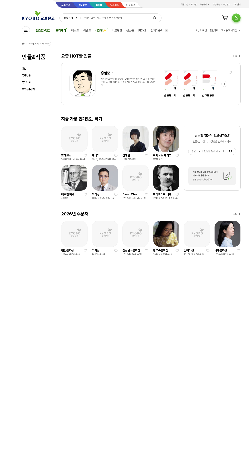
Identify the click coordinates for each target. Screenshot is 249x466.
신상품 (130, 30)
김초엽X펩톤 (43, 30)
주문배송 (216, 4)
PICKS (142, 30)
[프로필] (236, 17)
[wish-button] (230, 72)
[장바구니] (225, 18)
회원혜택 (203, 4)
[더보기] (166, 30)
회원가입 (184, 4)
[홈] (23, 43)
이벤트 (87, 30)
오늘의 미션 (201, 30)
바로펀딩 (117, 30)
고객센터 (237, 4)
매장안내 (226, 4)
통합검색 (68, 17)
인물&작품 (33, 43)
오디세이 (61, 30)
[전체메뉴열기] (26, 30)
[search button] (155, 18)
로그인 (194, 4)
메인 (44, 43)
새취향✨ (100, 30)
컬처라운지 (157, 30)
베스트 (75, 30)
